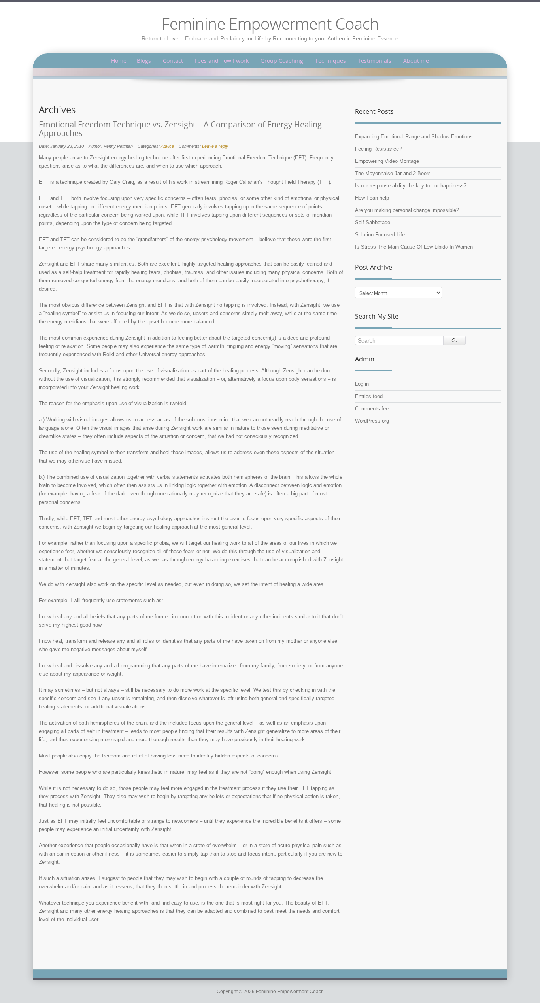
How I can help (372, 198)
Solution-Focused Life (380, 235)
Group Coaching (282, 60)
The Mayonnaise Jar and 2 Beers (393, 173)
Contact (173, 60)
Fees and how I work (222, 60)
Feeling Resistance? (378, 149)
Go (454, 340)
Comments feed (373, 409)
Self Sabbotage (372, 222)
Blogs (144, 60)
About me (416, 60)
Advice (167, 146)
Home (119, 60)
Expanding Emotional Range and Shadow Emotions (414, 137)
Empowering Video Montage (387, 161)
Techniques (330, 60)
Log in (362, 384)
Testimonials (374, 60)
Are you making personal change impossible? (407, 210)
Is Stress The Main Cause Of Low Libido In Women (414, 247)
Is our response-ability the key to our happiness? (410, 186)
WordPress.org (372, 421)
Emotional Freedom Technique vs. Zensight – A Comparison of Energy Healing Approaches (180, 129)
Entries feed (369, 396)
